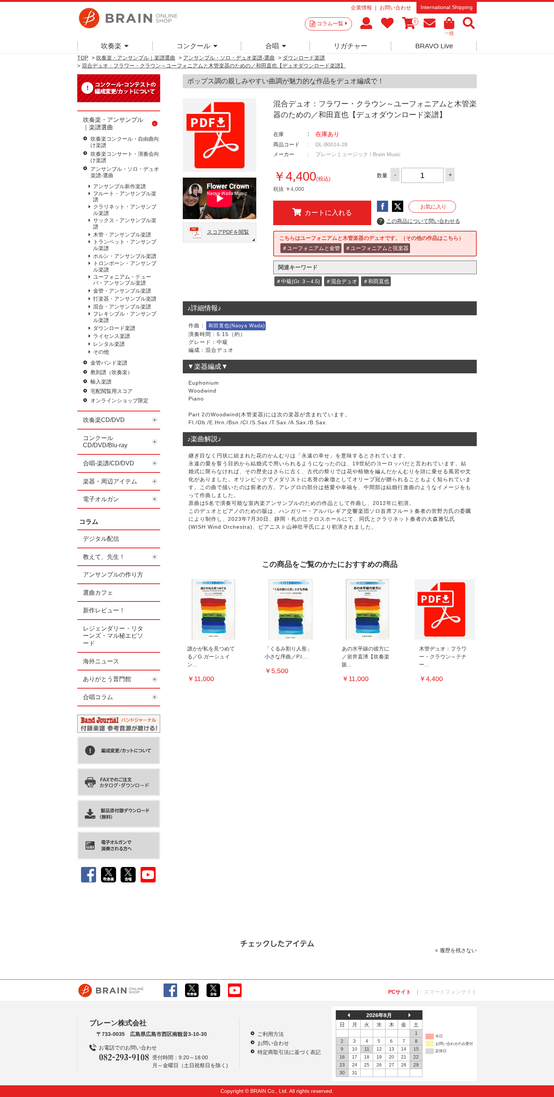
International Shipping (447, 7)
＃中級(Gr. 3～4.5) (298, 281)
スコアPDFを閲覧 (228, 232)
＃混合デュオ (341, 281)
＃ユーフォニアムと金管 (311, 248)
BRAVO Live (434, 46)
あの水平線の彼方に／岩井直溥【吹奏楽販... (365, 656)
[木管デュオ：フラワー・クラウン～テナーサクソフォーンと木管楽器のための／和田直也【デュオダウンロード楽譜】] (445, 609)
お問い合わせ (395, 8)
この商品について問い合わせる (419, 221)
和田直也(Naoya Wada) (236, 325)
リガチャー (350, 46)
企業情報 (361, 8)
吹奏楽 (111, 46)
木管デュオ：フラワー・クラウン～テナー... (443, 656)
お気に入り (433, 207)
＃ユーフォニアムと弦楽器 (377, 248)
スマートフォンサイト (450, 992)
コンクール (193, 46)
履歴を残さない (458, 950)
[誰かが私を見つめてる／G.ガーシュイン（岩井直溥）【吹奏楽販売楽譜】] (213, 609)
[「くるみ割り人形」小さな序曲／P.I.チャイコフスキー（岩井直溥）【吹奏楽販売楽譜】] (290, 609)
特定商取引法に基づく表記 (289, 1052)
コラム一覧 (330, 23)
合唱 (272, 46)
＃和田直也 (376, 281)
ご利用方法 (270, 1034)
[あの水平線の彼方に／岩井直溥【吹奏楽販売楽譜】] (367, 609)
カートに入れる (328, 212)
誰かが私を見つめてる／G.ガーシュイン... (211, 656)
